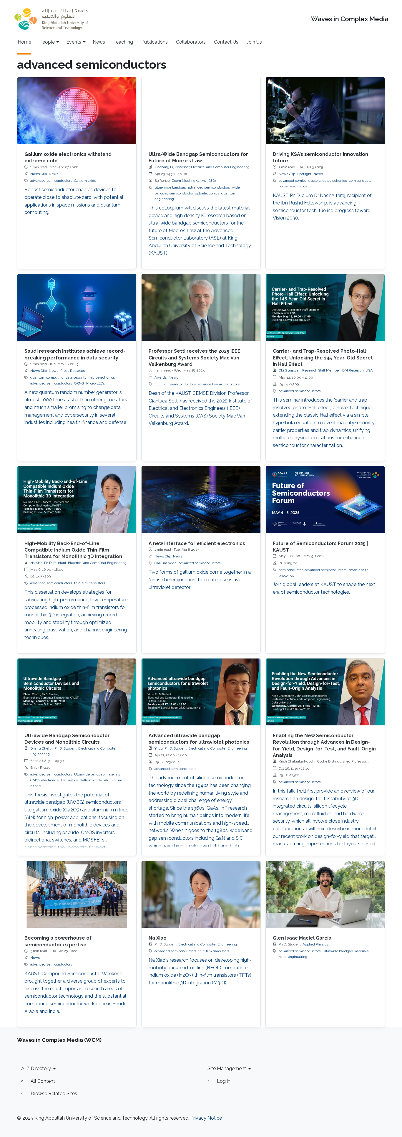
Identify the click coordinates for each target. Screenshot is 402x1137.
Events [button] (73, 42)
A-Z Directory (36, 1068)
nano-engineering (293, 957)
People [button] (47, 42)
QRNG (79, 383)
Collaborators (191, 42)
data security (76, 377)
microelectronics (102, 377)
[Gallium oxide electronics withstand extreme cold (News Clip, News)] (76, 110)
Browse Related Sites (54, 1093)
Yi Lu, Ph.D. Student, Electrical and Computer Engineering (201, 748)
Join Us (254, 42)
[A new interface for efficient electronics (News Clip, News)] (201, 499)
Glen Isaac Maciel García (302, 938)
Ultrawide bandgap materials (97, 774)
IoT (166, 384)
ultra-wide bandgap (170, 187)
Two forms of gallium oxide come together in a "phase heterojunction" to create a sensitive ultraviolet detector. (200, 579)
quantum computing (47, 377)
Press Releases (72, 371)
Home (24, 42)
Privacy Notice (206, 1118)
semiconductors (183, 384)
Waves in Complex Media (349, 19)
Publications (154, 42)
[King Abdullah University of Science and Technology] (51, 19)
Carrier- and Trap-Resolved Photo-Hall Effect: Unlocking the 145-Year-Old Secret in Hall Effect (323, 357)
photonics (286, 575)
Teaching (123, 42)
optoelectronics (207, 193)
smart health (358, 570)
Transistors (69, 780)
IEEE (158, 384)
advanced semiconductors (51, 181)
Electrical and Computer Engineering (207, 944)
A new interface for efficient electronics (197, 543)
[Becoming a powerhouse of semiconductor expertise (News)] (76, 894)
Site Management (226, 1068)
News (99, 42)
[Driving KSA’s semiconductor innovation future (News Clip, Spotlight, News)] (325, 110)
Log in (223, 1081)
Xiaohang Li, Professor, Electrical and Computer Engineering (202, 167)
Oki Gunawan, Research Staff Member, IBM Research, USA (326, 370)
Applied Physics (315, 944)
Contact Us (226, 42)
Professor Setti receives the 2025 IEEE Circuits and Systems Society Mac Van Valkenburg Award (194, 357)
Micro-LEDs (95, 383)
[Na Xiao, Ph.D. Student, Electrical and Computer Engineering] (201, 894)
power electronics (293, 186)
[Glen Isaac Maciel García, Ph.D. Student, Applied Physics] (325, 894)
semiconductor (361, 181)
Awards (161, 377)
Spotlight (304, 174)
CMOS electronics (44, 780)
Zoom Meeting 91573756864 (194, 181)
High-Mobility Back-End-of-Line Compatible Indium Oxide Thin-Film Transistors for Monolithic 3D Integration (73, 550)
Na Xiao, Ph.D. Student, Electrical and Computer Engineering (78, 563)
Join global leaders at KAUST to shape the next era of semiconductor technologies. (324, 588)
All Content (43, 1081)
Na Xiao (158, 938)
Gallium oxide (85, 181)
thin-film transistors (89, 583)
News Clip (38, 174)
